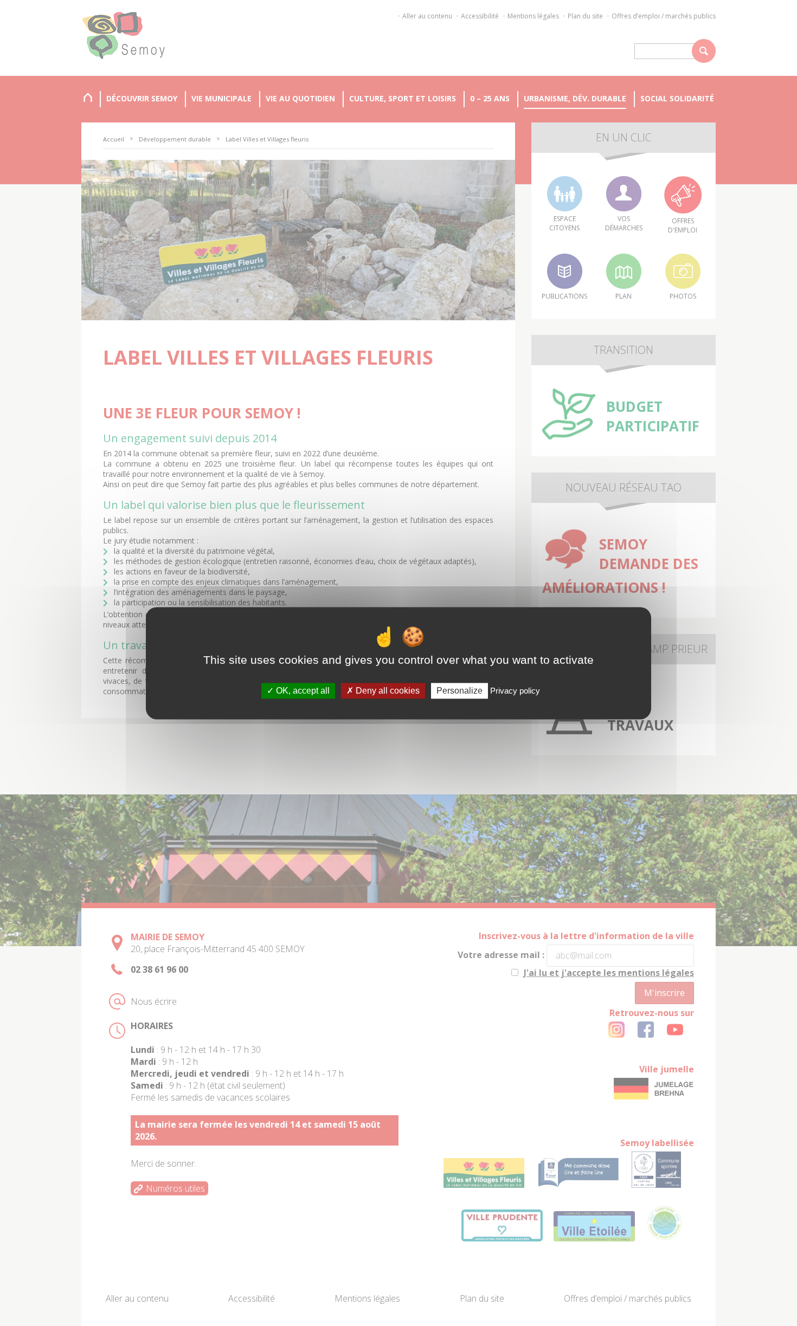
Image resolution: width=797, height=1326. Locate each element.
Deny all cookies (386, 690)
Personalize (459, 690)
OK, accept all (302, 690)
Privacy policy (515, 690)
